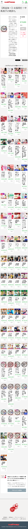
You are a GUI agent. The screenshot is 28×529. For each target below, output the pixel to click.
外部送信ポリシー (6, 518)
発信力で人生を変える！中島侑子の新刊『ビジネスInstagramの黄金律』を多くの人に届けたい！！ (17, 478)
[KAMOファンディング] (9, 2)
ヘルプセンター (15, 518)
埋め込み (25, 60)
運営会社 (11, 517)
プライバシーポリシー (19, 517)
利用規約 (5, 517)
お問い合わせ (23, 518)
